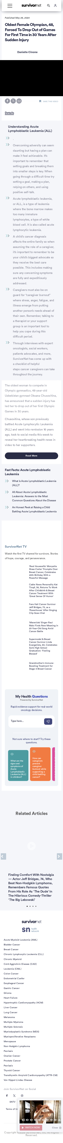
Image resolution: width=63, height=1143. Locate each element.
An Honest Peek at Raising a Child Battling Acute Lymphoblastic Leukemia (34, 509)
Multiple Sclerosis (13, 1027)
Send (48, 721)
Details (9, 112)
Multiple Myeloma (13, 1022)
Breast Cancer (11, 949)
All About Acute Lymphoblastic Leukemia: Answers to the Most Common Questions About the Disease (34, 496)
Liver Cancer (10, 1007)
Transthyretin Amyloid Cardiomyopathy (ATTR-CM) (31, 1075)
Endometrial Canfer (14, 978)
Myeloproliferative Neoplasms (20, 1037)
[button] (31, 77)
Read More (31, 456)
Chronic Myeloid (12, 959)
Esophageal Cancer (14, 983)
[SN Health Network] (31, 930)
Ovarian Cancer (12, 1056)
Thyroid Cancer (12, 1070)
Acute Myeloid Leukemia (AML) (20, 940)
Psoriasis (8, 1051)
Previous (3, 856)
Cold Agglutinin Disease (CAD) (20, 964)
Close (55, 1128)
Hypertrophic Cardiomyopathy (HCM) (23, 1003)
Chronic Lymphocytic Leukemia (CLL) (24, 954)
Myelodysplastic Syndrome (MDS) (21, 1032)
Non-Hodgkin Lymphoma (17, 1046)
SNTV (13, 1102)
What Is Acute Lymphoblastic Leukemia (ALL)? (34, 483)
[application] (40, 1111)
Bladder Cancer (12, 945)
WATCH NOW (32, 1127)
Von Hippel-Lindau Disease (18, 1080)
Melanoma (9, 1017)
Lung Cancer (10, 1012)
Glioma (7, 993)
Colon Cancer (11, 974)
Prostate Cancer (12, 1061)
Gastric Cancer (12, 988)
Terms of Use (12, 1109)
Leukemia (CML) (12, 969)
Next (59, 856)
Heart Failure (11, 998)
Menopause (10, 1041)
